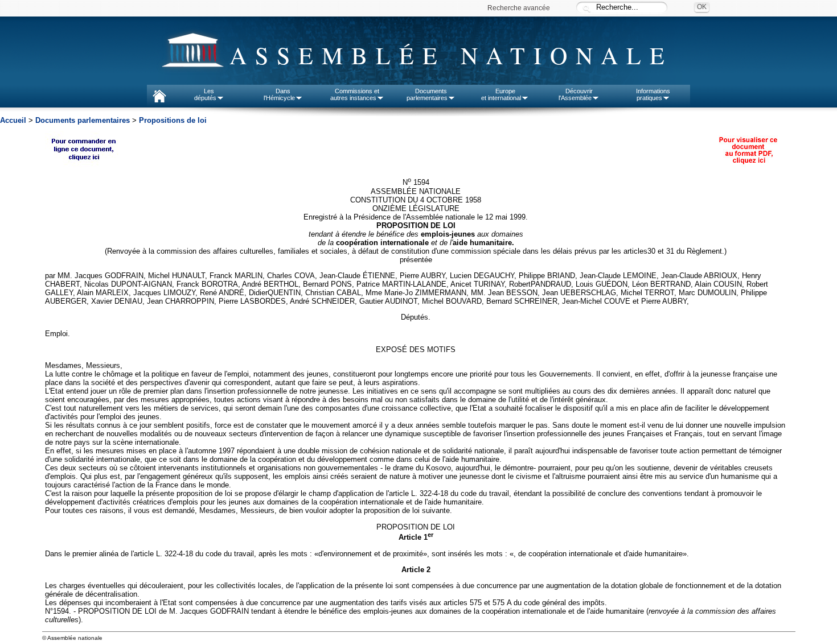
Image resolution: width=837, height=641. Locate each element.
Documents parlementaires (82, 120)
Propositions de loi (173, 120)
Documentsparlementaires (427, 94)
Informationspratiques (653, 94)
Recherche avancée (518, 8)
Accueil (13, 120)
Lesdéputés (205, 94)
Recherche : (586, 8)
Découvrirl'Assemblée (576, 94)
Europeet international (501, 94)
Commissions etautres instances (355, 94)
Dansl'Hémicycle (279, 94)
